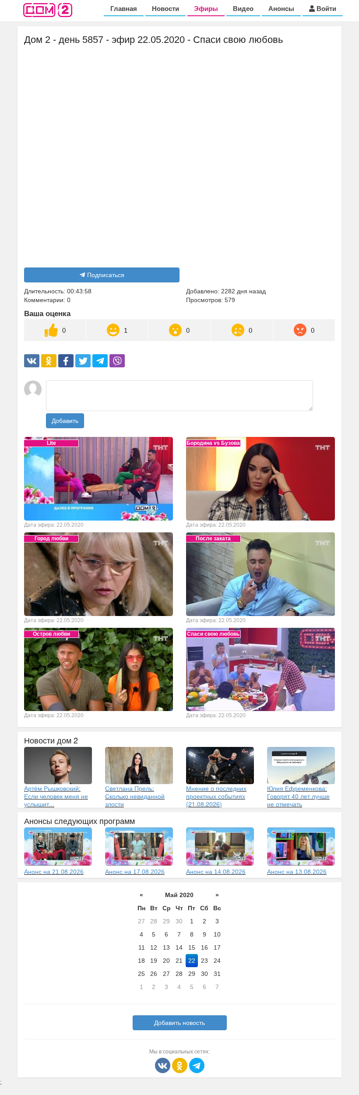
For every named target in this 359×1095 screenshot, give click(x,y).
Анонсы (281, 8)
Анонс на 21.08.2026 (54, 871)
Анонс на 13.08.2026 (297, 871)
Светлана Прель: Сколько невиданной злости (135, 796)
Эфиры (206, 8)
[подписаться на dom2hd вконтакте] (163, 1064)
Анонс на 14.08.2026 (216, 871)
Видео (243, 8)
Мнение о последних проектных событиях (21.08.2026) (216, 796)
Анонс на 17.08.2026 (135, 871)
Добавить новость (179, 1022)
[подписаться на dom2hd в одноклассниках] (180, 1064)
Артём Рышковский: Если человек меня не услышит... (56, 796)
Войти (325, 8)
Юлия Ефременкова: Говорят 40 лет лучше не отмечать (298, 796)
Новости (165, 8)
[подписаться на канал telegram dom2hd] (196, 1064)
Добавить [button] (65, 420)
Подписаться (105, 274)
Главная (123, 8)
